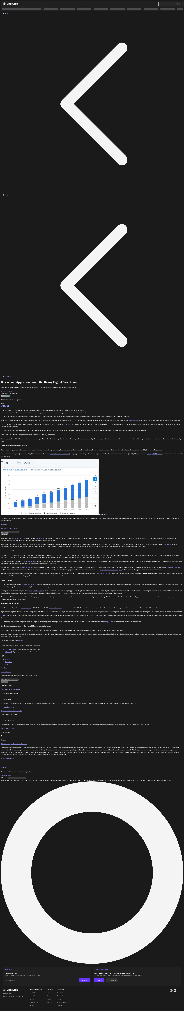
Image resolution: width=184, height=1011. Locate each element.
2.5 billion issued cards (19, 538)
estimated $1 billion (26, 567)
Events (73, 4)
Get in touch (112, 980)
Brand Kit (49, 1002)
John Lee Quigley (8, 391)
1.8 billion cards (41, 538)
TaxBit (3, 424)
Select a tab (4, 778)
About (48, 992)
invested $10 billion (173, 567)
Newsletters (33, 996)
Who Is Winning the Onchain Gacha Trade (14, 744)
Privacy (59, 999)
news (6, 195)
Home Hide (8, 662)
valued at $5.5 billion (28, 584)
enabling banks (167, 544)
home (6, 13)
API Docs (60, 992)
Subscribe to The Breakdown (9, 528)
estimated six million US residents (60, 454)
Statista (106, 514)
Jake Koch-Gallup (8, 758)
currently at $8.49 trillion (154, 454)
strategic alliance (109, 622)
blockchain (8, 659)
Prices (31, 4)
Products (50, 4)
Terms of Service (62, 1002)
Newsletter (4, 524)
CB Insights (67, 424)
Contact (49, 999)
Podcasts (32, 992)
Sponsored (8, 376)
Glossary (59, 1005)
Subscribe (84, 980)
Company (80, 4)
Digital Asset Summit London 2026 (11, 711)
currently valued (26, 608)
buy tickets (4, 707)
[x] (179, 990)
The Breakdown (6, 672)
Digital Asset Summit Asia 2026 (10, 689)
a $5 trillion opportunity (28, 561)
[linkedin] (175, 990)
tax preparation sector (55, 608)
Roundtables (34, 1002)
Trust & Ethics (61, 996)
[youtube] (171, 990)
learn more (10, 707)
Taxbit (6, 664)
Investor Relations (40, 4)
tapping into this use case (36, 591)
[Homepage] (10, 3)
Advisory (58, 4)
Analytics (24, 4)
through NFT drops (105, 573)
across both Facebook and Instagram (111, 570)
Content (66, 4)
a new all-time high (135, 420)
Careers (49, 996)
